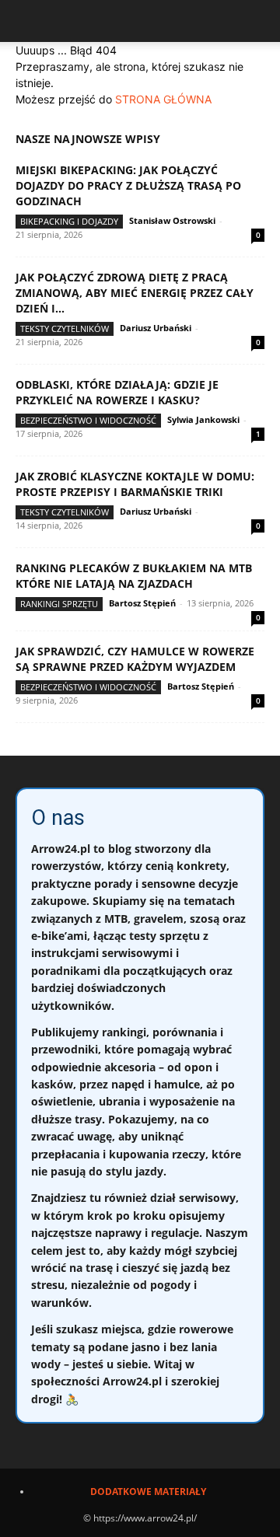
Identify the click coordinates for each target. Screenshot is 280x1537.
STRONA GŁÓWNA (163, 99)
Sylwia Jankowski (203, 419)
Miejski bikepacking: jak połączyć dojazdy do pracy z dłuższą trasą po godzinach (128, 185)
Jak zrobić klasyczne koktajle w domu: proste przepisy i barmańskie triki (135, 484)
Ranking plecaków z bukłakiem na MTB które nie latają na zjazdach (134, 576)
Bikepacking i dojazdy (69, 221)
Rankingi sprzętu (59, 604)
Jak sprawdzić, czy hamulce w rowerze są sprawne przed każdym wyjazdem (135, 659)
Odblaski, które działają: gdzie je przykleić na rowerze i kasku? (117, 392)
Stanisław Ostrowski (172, 220)
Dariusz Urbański (155, 328)
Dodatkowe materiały (148, 1491)
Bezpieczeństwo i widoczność (88, 420)
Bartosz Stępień (142, 603)
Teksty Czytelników (64, 328)
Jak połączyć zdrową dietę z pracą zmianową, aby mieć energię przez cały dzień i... (135, 293)
